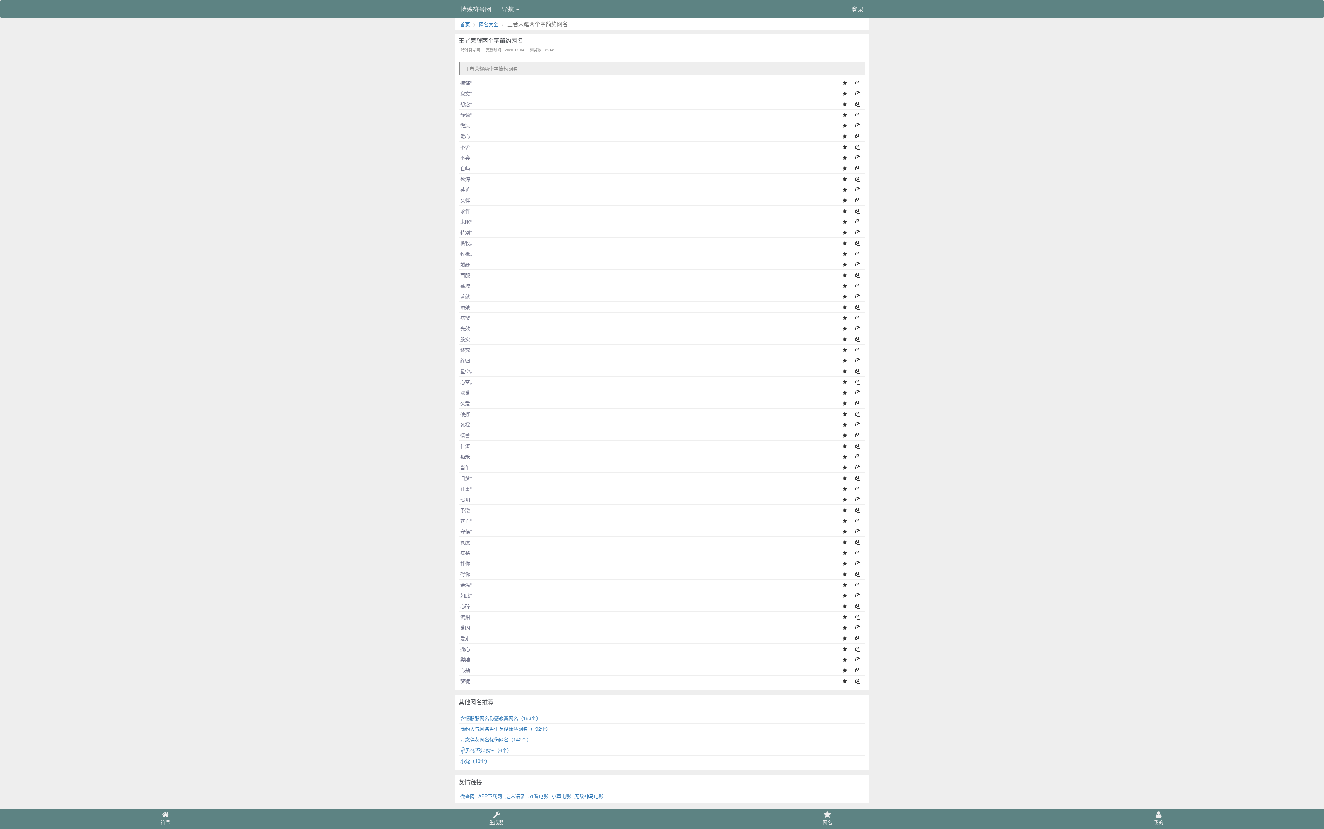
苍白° (466, 520)
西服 (465, 275)
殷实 (465, 339)
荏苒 (465, 189)
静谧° (466, 114)
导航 (509, 8)
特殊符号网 (475, 8)
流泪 (465, 616)
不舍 (465, 146)
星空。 (467, 371)
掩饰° (466, 82)
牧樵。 (467, 253)
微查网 (467, 795)
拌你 (465, 563)
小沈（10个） (475, 760)
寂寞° (466, 93)
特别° (466, 232)
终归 (465, 360)
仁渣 (465, 445)
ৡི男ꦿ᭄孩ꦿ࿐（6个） (486, 750)
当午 (465, 467)
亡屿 (465, 168)
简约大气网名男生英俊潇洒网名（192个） (505, 728)
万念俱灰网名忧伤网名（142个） (495, 739)
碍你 (465, 574)
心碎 (465, 606)
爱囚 (465, 627)
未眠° (466, 221)
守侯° (466, 531)
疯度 (465, 542)
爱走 (465, 638)
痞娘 (465, 307)
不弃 (465, 157)
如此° (466, 595)
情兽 (465, 435)
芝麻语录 (515, 795)
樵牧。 (467, 242)
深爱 (465, 392)
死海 (465, 178)
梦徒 (465, 680)
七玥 (465, 499)
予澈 (465, 509)
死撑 (465, 424)
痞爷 (465, 317)
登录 (857, 8)
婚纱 (465, 264)
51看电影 (538, 795)
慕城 (465, 285)
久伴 (465, 200)
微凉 (465, 125)
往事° (466, 488)
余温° (466, 584)
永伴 (465, 210)
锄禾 (465, 456)
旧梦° (466, 477)
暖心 (465, 136)
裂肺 (465, 659)
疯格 (465, 552)
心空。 (467, 381)
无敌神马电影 (588, 795)
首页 (465, 24)
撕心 (465, 648)
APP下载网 (490, 795)
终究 (465, 349)
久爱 (465, 403)
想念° (466, 104)
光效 (465, 328)
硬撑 (465, 413)
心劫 (465, 670)
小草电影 (561, 795)
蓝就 (465, 296)
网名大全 (488, 24)
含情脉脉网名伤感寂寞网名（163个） (500, 718)
